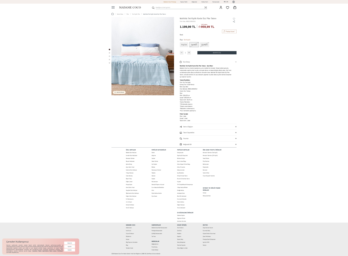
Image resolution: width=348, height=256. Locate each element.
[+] (189, 53)
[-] (181, 53)
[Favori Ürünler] (227, 7)
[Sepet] (234, 7)
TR (224, 2)
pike (128, 14)
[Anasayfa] (130, 7)
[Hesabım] (220, 7)
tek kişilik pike (136, 14)
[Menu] (113, 7)
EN (227, 2)
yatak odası (120, 14)
